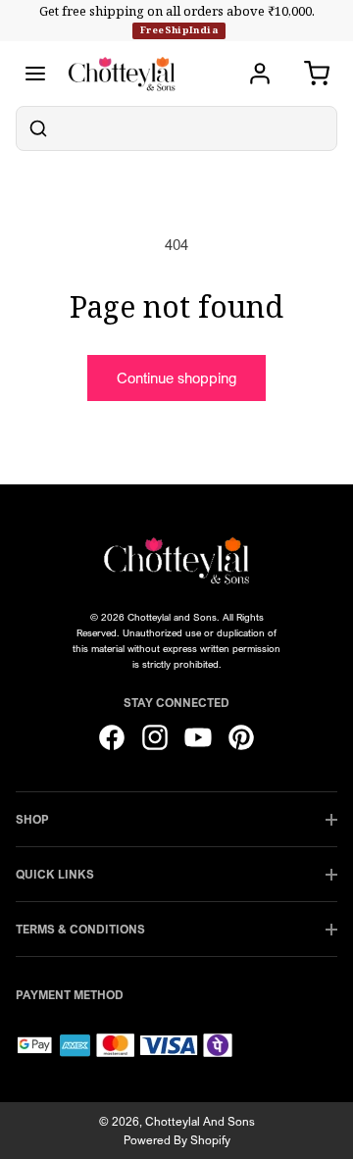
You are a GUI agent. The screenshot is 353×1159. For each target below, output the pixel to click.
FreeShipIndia (179, 30)
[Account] (259, 73)
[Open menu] (35, 73)
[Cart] (316, 73)
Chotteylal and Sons (200, 1121)
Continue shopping (176, 377)
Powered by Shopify (177, 1140)
